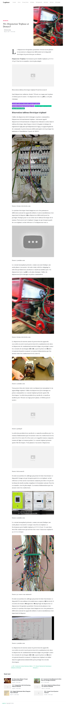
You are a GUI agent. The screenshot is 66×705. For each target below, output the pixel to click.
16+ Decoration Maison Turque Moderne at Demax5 (20, 679)
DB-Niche (46, 2)
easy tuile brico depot (18, 108)
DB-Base (32, 2)
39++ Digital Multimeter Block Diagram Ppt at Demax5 (20, 692)
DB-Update (57, 2)
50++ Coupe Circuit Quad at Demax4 (51, 692)
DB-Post (51, 2)
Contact (14, 2)
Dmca (19, 2)
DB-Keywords (39, 2)
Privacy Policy (25, 2)
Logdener (4, 703)
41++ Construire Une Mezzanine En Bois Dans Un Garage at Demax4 (51, 679)
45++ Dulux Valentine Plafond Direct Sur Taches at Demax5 (51, 685)
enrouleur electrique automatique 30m (23, 106)
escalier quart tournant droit (43, 106)
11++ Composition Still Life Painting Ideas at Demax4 (21, 685)
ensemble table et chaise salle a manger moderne (26, 103)
